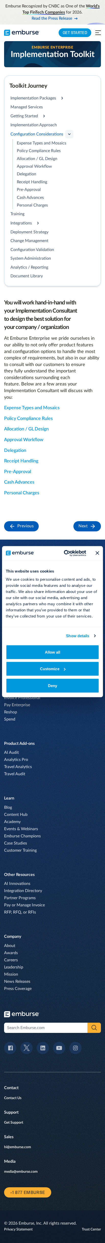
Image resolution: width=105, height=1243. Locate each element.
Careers (11, 960)
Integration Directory (23, 891)
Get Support (13, 1122)
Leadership (13, 967)
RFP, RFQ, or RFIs (20, 912)
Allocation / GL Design (37, 159)
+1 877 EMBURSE (27, 1192)
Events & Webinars (21, 829)
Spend (9, 719)
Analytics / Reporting (29, 267)
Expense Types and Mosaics (41, 143)
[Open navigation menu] (98, 32)
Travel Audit (14, 774)
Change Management (29, 241)
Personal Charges (32, 205)
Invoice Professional (22, 698)
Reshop (10, 712)
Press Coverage (18, 989)
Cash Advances (30, 198)
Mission (11, 974)
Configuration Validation (32, 250)
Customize (49, 669)
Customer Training (20, 850)
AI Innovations (17, 884)
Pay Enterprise (17, 705)
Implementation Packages (33, 98)
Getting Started (24, 116)
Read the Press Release (52, 18)
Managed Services (26, 107)
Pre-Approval (29, 190)
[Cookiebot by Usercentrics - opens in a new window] (65, 553)
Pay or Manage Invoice (24, 905)
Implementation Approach (33, 125)
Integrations (21, 223)
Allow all (52, 652)
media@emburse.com (21, 1171)
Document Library (26, 276)
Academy (12, 822)
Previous (25, 526)
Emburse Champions (22, 836)
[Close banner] (97, 553)
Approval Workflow (34, 166)
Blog (8, 807)
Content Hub (16, 815)
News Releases (17, 981)
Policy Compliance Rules (39, 151)
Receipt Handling (32, 182)
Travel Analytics (18, 767)
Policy (10, 418)
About (9, 946)
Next (83, 526)
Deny (52, 685)
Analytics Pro (16, 760)
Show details (77, 636)
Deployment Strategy (29, 232)
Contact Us (12, 1098)
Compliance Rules (35, 418)
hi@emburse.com (17, 1147)
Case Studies (15, 843)
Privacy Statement (18, 1229)
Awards (11, 953)
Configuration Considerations (36, 134)
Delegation (26, 174)
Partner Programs (20, 898)
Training (17, 214)
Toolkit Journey (28, 86)
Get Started (75, 32)
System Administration (30, 258)
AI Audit (11, 752)
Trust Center (91, 1229)
